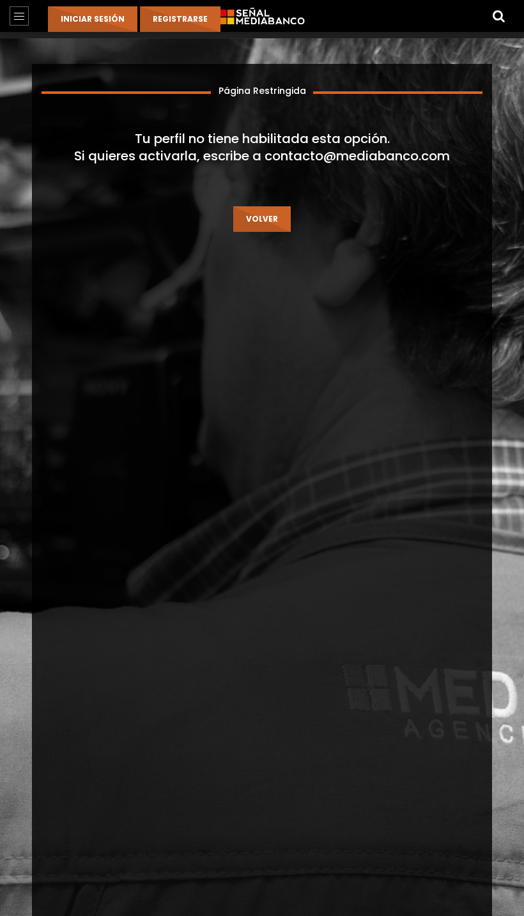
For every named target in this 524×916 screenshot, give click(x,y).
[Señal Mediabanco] (262, 16)
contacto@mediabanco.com (357, 156)
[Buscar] (498, 16)
